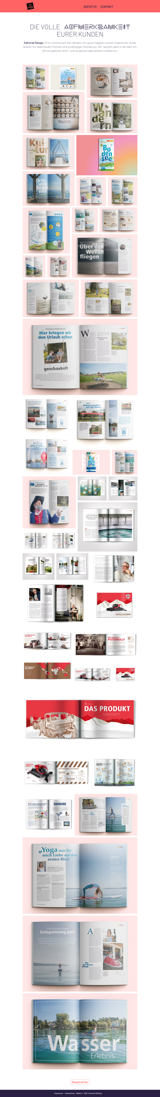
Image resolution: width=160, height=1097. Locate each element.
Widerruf (80, 1093)
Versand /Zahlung (95, 1093)
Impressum (58, 1093)
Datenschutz (70, 1093)
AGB (85, 1093)
